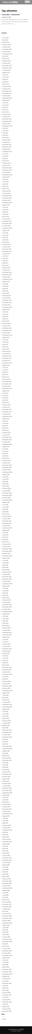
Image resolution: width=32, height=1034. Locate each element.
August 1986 (6, 925)
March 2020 (6, 189)
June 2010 (5, 451)
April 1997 (5, 744)
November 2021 (7, 147)
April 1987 (5, 911)
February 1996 (7, 758)
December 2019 (7, 195)
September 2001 (7, 674)
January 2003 (6, 646)
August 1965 (6, 1006)
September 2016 (7, 279)
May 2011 (5, 426)
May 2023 (5, 107)
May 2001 (5, 679)
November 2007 (7, 523)
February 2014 (7, 351)
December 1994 (7, 774)
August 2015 (6, 309)
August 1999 (6, 709)
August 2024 (6, 72)
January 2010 (6, 463)
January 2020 (6, 193)
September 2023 (7, 98)
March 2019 (6, 216)
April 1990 (5, 851)
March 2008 (6, 514)
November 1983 (7, 972)
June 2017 (5, 258)
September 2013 (7, 363)
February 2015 (7, 323)
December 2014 (7, 328)
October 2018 (6, 226)
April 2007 (5, 539)
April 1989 (5, 874)
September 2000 (7, 690)
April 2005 (5, 595)
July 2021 (5, 154)
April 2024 (5, 82)
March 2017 (6, 265)
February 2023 (7, 114)
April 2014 (5, 347)
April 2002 (5, 663)
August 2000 (6, 693)
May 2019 (5, 212)
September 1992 (7, 814)
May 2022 (5, 133)
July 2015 (5, 312)
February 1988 (7, 902)
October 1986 (6, 920)
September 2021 (7, 151)
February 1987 (7, 913)
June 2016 (5, 286)
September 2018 (7, 228)
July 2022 (5, 128)
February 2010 (7, 460)
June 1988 (5, 895)
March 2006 (6, 570)
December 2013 (7, 356)
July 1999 (5, 711)
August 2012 (6, 391)
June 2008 (6, 507)
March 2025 (6, 58)
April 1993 (5, 800)
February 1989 (7, 879)
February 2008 (7, 516)
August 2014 (6, 337)
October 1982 (6, 979)
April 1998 (5, 728)
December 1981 (7, 983)
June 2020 (6, 182)
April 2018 (5, 240)
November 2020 (7, 170)
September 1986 (7, 923)
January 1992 (6, 828)
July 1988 (5, 893)
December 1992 (7, 809)
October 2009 (6, 470)
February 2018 (7, 244)
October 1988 (6, 886)
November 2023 (7, 93)
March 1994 (6, 781)
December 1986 (7, 916)
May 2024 (5, 79)
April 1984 (5, 965)
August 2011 (6, 419)
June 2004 (6, 618)
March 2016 (6, 293)
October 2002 (6, 651)
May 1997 (5, 742)
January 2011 (6, 435)
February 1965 (7, 1009)
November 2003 (7, 635)
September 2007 (7, 528)
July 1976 (5, 1004)
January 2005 (6, 602)
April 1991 (5, 834)
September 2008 (7, 500)
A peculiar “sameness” (11, 14)
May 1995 (5, 765)
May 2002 (5, 660)
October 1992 (6, 811)
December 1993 (7, 788)
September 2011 (7, 416)
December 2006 (7, 549)
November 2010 (7, 439)
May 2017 (5, 261)
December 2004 (7, 604)
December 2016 (7, 272)
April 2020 (5, 186)
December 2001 (7, 667)
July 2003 (5, 639)
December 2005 (7, 577)
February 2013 (7, 379)
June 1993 (5, 797)
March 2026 (6, 42)
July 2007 (5, 532)
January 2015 (6, 326)
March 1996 (6, 755)
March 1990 (6, 853)
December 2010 (7, 437)
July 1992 (5, 818)
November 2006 (7, 551)
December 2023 (7, 91)
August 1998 (6, 725)
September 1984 (7, 955)
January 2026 (6, 47)
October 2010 (6, 442)
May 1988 (5, 897)
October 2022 (6, 123)
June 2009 (6, 479)
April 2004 (5, 623)
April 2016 (5, 291)
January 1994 (6, 786)
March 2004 (6, 625)
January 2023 (6, 116)
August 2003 (6, 637)
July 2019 (5, 207)
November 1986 (7, 918)
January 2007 (6, 546)
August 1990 (6, 844)
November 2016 (7, 275)
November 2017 (7, 251)
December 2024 (7, 65)
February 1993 (7, 804)
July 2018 (5, 233)
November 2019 (7, 198)
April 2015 (5, 319)
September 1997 (7, 737)
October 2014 (6, 333)
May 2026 (5, 40)
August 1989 (6, 865)
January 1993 (6, 807)
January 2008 (6, 518)
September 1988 (7, 888)
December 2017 (7, 249)
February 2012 (7, 405)
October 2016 (6, 277)
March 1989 (6, 876)
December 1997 (7, 730)
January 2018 (6, 247)
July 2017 (5, 256)
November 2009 (7, 467)
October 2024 (6, 70)
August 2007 (6, 530)
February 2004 (7, 628)
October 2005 (6, 581)
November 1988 (7, 883)
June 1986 (5, 927)
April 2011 (5, 428)
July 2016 (5, 284)
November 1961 (7, 1011)
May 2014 (5, 344)
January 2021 (6, 165)
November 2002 (7, 649)
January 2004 (6, 630)
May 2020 (5, 184)
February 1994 (7, 783)
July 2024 (5, 75)
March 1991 (6, 837)
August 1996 (6, 751)
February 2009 (7, 488)
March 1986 (6, 934)
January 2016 (6, 298)
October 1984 (6, 953)
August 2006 (6, 558)
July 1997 (5, 739)
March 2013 (6, 377)
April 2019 (5, 214)
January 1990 (6, 855)
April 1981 (5, 988)
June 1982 (5, 981)
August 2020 (6, 177)
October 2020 (6, 172)
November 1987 (7, 907)
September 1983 (7, 974)
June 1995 (5, 762)
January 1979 (6, 999)
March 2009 (6, 486)
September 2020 (7, 175)
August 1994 (6, 779)
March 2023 (6, 112)
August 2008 (6, 502)
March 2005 (6, 597)
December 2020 (7, 168)
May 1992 (5, 823)
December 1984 (7, 951)
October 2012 (6, 386)
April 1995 (5, 767)
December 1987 (7, 904)
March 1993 (6, 802)
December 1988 (7, 881)
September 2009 (7, 472)
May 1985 (5, 944)
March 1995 (6, 769)
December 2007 (7, 521)
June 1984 (5, 962)
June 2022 (6, 130)
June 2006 (6, 563)
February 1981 (7, 992)
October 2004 (6, 609)
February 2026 (7, 44)
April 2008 (5, 512)
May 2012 (5, 398)
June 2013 (5, 370)
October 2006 (6, 553)
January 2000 (6, 702)
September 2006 (7, 556)
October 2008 (6, 498)
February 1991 (7, 839)
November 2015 (7, 302)
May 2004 (5, 621)
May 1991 (5, 832)
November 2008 (7, 495)
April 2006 (5, 567)
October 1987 (6, 909)
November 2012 (7, 384)
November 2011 (7, 412)
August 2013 (6, 365)
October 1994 (6, 776)
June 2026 (6, 37)
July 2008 (5, 505)
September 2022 (7, 126)
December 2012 (7, 381)
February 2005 (7, 600)
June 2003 (5, 642)
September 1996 (7, 749)
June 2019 (5, 209)
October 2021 (6, 149)
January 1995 (6, 772)
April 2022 (5, 135)
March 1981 (6, 990)
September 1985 (7, 941)
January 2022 (6, 142)
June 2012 (5, 395)
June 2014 (5, 342)
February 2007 (7, 544)
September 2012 (7, 388)
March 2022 (6, 137)
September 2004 (7, 611)
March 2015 (6, 321)
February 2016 (7, 295)
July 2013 (5, 367)
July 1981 (5, 986)
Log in (4, 1019)
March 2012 (6, 402)
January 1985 (6, 948)
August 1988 (6, 890)
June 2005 (5, 591)
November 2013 (7, 358)
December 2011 (7, 409)
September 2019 (7, 202)
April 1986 (5, 932)
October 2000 (6, 688)
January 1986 (6, 937)
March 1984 (6, 967)
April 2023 (5, 110)
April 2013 (5, 374)
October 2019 (6, 200)
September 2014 (7, 335)
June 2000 (6, 695)
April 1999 (5, 716)
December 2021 (7, 144)
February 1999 (7, 721)
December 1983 (7, 969)
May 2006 (5, 565)
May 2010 (5, 453)
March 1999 (6, 718)
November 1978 (7, 1002)
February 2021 (7, 163)
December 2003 (7, 632)
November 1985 (7, 939)
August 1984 (6, 958)
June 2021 (5, 156)
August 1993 (6, 795)
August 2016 (6, 281)
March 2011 (6, 430)
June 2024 (6, 77)
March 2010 (6, 458)
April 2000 (5, 697)
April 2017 (5, 263)
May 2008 (5, 509)
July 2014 (5, 340)
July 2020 (5, 179)
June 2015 (5, 314)
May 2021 (5, 158)
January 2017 (6, 270)
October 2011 (6, 414)
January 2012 (6, 407)
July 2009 (5, 477)
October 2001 (6, 672)
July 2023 (5, 103)
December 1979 (7, 995)
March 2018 (6, 242)
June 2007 (6, 535)
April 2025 (5, 56)
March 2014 (6, 349)
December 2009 (7, 465)
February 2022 (7, 140)
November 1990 (7, 841)
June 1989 (5, 869)
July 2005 (5, 588)
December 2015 (7, 300)
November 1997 (7, 732)
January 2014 (6, 354)
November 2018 (7, 223)
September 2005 (7, 584)
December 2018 (7, 221)
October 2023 (6, 96)
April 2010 (5, 456)
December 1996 (7, 746)
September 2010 (7, 444)
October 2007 (6, 525)
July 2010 (5, 449)
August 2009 (6, 474)
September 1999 (7, 707)
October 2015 (6, 305)
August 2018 (6, 230)
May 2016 (5, 288)
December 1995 (7, 760)
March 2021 (6, 161)
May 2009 (5, 481)
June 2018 (5, 235)
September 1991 (7, 830)
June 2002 (6, 658)
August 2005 (6, 586)
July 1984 (5, 960)
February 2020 (7, 191)
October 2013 (6, 360)
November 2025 (7, 49)
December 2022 (7, 119)
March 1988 (6, 900)
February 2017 (7, 268)
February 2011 (7, 433)
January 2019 (6, 219)
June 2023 (5, 105)
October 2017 (6, 254)
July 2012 (5, 393)
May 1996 (5, 753)
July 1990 (5, 846)
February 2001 (7, 681)
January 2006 (6, 574)
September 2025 (7, 54)
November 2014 (7, 330)
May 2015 (5, 316)
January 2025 (6, 63)
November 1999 (7, 704)
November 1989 (7, 860)
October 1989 (6, 862)
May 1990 (5, 848)
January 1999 (6, 723)
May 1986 (5, 930)
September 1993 (7, 793)
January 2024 (6, 89)
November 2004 (7, 607)
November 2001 (7, 670)
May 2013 (5, 372)
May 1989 (5, 872)
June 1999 (5, 714)
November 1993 (7, 790)
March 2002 (6, 665)
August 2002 (6, 653)
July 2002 (5, 656)
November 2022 (7, 121)
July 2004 (5, 616)
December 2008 (7, 493)
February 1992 (7, 825)
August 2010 (6, 446)
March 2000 (6, 700)
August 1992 (6, 816)
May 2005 (5, 593)
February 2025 (7, 61)
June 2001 (5, 676)
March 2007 (6, 542)
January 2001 (6, 683)
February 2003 (7, 644)
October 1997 (6, 735)
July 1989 (5, 867)
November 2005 (7, 579)
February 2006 (7, 572)
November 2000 (7, 686)
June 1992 (5, 821)
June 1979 (5, 997)
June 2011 (5, 423)
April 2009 (5, 484)
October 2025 (6, 51)
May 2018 (5, 237)
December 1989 (7, 858)
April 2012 (5, 400)
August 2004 (6, 614)
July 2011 (5, 421)
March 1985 (6, 946)
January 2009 (6, 491)
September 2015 (7, 307)
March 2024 (6, 84)
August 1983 (6, 976)
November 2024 (7, 68)
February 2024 (7, 86)
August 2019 (6, 205)
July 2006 (5, 560)
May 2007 (5, 537)
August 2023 (6, 100)
